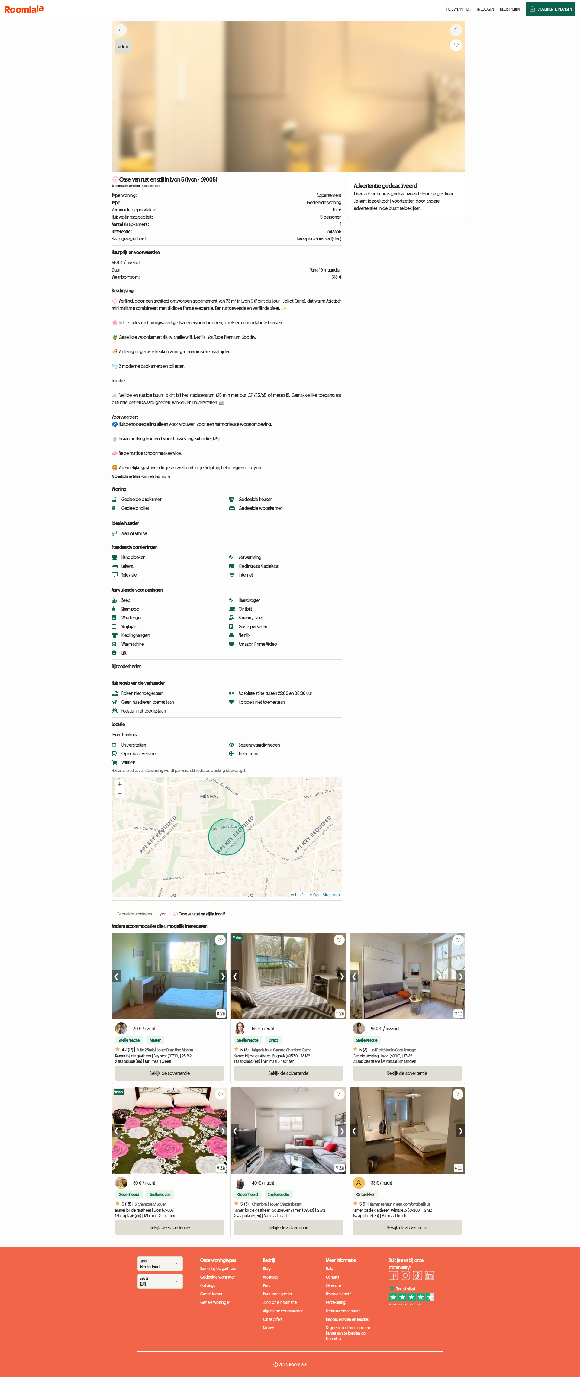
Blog (267, 1268)
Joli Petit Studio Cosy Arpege (393, 1050)
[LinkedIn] (429, 1276)
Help (329, 1268)
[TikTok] (417, 1276)
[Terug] (121, 37)
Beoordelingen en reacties (347, 1319)
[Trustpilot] (411, 1304)
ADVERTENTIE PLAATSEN (555, 9)
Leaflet (300, 894)
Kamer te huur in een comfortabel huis (400, 1204)
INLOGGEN (485, 9)
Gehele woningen (215, 1302)
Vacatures (270, 1277)
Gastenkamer (211, 1294)
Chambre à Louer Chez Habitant (276, 1204)
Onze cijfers (272, 1319)
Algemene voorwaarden (283, 1311)
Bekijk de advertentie (169, 1073)
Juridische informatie (280, 1302)
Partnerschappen (277, 1294)
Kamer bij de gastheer (218, 1268)
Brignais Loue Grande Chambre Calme (281, 1050)
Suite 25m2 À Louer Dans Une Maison (165, 1050)
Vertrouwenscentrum (343, 1311)
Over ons (333, 1285)
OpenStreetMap (326, 894)
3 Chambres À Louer (150, 1204)
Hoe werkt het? (338, 1294)
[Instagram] (405, 1276)
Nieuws (269, 1328)
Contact (332, 1277)
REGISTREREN (510, 9)
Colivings (207, 1285)
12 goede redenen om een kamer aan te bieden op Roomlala (348, 1333)
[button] (119, 784)
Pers (266, 1285)
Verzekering (336, 1302)
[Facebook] (393, 1276)
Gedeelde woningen (218, 1277)
